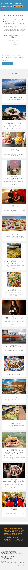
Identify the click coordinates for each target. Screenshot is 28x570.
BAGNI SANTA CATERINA (14, 97)
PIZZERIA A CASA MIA (14, 423)
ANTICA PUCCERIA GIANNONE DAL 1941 (14, 178)
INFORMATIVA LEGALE (21, 563)
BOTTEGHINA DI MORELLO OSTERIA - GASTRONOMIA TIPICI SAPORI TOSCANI (14, 452)
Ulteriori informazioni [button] (18, 6)
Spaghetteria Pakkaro (14, 374)
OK (3, 8)
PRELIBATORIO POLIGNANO (14, 123)
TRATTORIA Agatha (14, 150)
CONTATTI (3, 562)
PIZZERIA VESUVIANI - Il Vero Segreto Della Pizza (14, 262)
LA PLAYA (14, 397)
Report (7, 63)
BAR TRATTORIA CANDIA (14, 347)
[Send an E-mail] (12, 46)
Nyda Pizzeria (13, 207)
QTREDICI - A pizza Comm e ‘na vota (14, 318)
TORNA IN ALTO (21, 565)
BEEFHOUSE (14, 510)
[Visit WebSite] (14, 46)
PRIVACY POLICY (10, 562)
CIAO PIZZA (14, 234)
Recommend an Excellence (11, 55)
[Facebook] (15, 46)
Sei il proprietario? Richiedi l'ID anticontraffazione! (13, 20)
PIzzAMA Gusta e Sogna (14, 290)
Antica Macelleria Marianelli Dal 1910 (14, 481)
